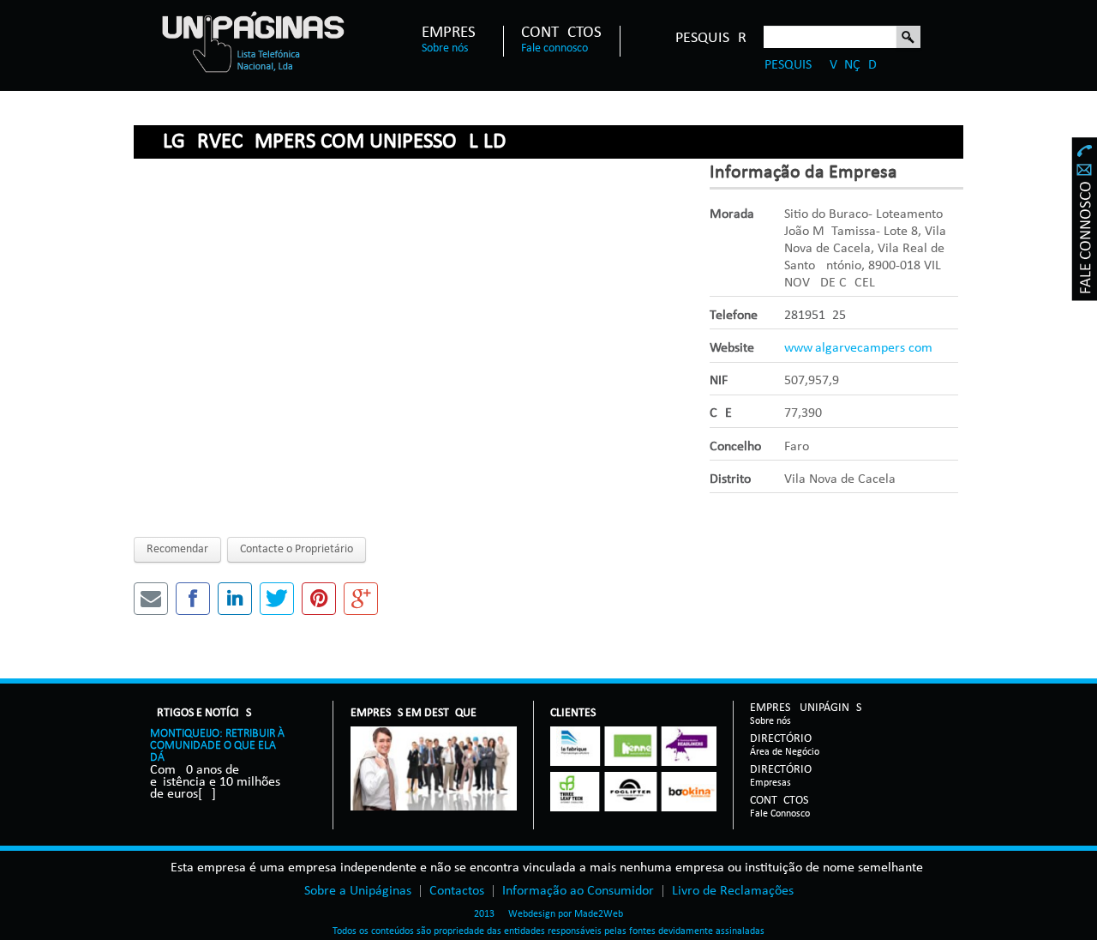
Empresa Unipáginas (805, 709)
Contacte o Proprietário (296, 549)
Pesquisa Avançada (824, 65)
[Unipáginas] (252, 41)
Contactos (561, 33)
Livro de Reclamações (733, 891)
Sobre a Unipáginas (357, 891)
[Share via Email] (151, 598)
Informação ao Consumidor (578, 891)
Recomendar (177, 549)
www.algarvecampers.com (858, 348)
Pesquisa (908, 38)
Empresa (453, 33)
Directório (784, 739)
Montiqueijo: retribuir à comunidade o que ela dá (217, 745)
